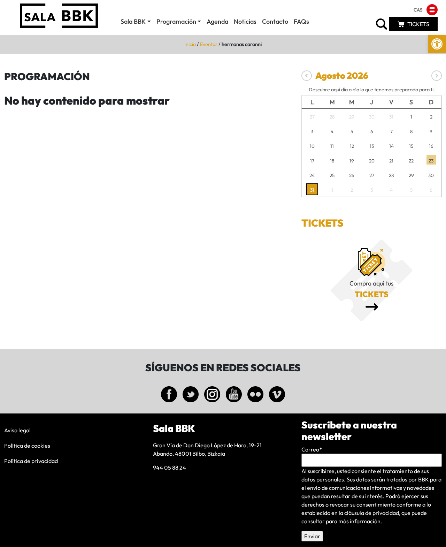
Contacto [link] (275, 21)
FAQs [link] (301, 21)
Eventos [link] (208, 44)
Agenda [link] (217, 21)
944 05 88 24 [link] (169, 467)
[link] (437, 44)
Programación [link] (176, 21)
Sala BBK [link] (133, 21)
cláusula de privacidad (371, 512)
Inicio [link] (190, 44)
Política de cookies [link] (27, 445)
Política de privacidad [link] (31, 460)
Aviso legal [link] (17, 430)
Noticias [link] (245, 21)
